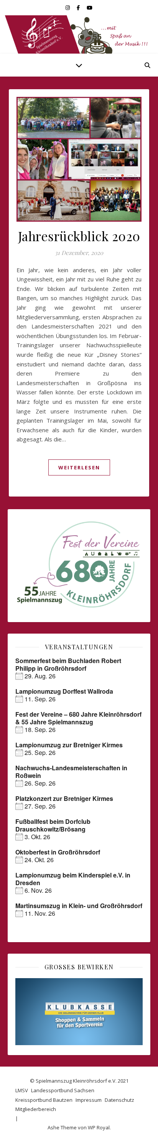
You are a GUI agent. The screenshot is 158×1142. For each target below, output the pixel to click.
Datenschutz (119, 1099)
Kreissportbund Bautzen (43, 1099)
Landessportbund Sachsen (62, 1090)
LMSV (21, 1090)
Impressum (89, 1099)
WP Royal (99, 1127)
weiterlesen (79, 467)
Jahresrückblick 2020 (79, 235)
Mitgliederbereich (35, 1109)
